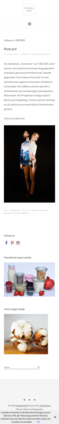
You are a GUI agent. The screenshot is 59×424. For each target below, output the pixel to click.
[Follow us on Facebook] (6, 242)
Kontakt (24, 401)
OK (38, 421)
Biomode (35, 210)
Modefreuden (16, 210)
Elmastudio (37, 409)
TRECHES (25, 213)
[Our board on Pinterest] (12, 242)
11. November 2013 (11, 54)
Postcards (16, 213)
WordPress (45, 405)
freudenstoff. (21, 405)
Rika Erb (26, 54)
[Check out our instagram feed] (18, 242)
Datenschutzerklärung (34, 401)
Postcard (10, 49)
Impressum (29, 401)
